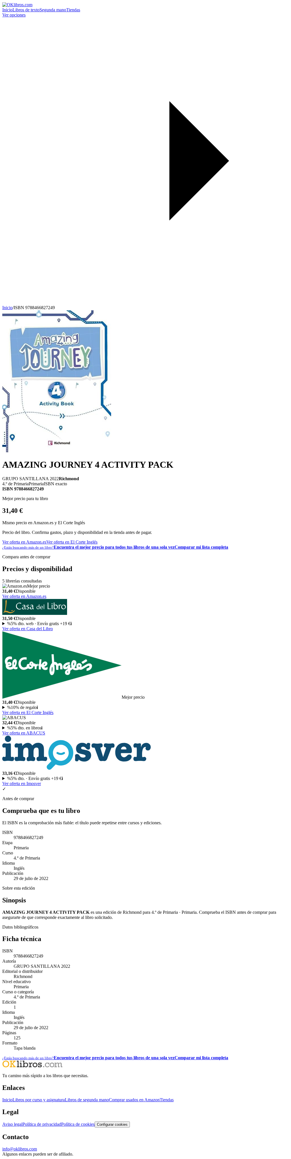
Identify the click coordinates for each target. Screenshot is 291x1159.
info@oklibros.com (19, 1148)
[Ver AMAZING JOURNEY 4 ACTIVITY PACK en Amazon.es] (56, 450)
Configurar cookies (112, 1124)
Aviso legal (12, 1124)
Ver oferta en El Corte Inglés (71, 542)
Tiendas (73, 9)
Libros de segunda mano (87, 1099)
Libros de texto (26, 9)
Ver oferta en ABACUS (23, 733)
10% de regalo (22, 707)
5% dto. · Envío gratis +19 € (35, 778)
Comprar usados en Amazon (134, 1099)
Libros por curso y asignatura (39, 1099)
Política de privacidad (41, 1124)
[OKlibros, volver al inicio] (17, 4)
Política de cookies (78, 1124)
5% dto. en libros (24, 727)
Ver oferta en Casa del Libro (27, 628)
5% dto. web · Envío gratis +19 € (39, 623)
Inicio (7, 9)
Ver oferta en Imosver (21, 783)
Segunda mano (53, 9)
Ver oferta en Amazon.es (24, 542)
